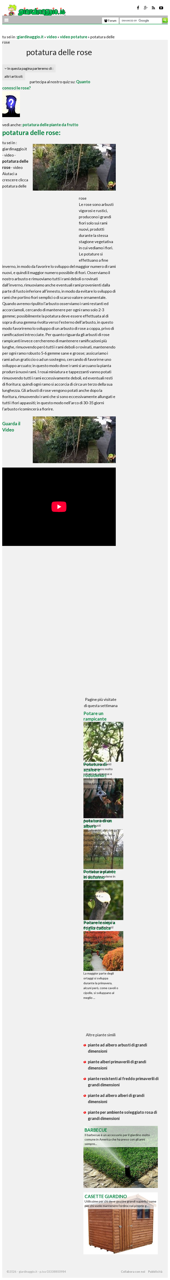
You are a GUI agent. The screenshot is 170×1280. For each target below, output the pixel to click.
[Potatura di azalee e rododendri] (104, 798)
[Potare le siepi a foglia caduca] (104, 951)
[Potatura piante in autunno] (104, 900)
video (52, 36)
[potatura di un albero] (104, 849)
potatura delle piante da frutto (50, 124)
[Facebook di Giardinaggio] (138, 7)
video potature (73, 36)
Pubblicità (155, 1271)
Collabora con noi (133, 1271)
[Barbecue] (120, 1156)
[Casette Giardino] (120, 1222)
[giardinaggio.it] (34, 11)
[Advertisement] (54, 31)
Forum (111, 20)
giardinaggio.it (30, 36)
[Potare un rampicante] (104, 742)
